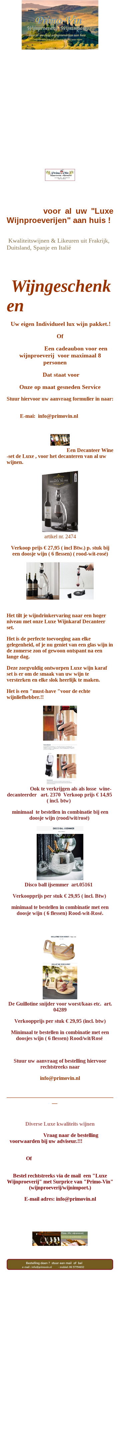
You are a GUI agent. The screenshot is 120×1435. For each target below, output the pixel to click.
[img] (60, 25)
